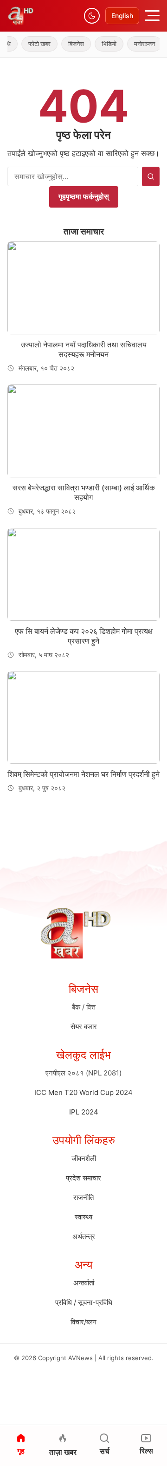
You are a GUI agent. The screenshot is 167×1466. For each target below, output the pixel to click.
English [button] (122, 16)
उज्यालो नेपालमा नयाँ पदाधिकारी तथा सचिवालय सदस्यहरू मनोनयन (84, 349)
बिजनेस (70, 43)
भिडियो (103, 43)
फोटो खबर (33, 43)
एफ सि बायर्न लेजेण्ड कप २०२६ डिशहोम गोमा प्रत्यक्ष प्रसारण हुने (84, 635)
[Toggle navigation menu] (152, 15)
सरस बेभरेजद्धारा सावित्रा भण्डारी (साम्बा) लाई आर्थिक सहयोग (84, 492)
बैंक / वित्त (84, 1007)
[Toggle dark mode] (92, 16)
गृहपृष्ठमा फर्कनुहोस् (83, 196)
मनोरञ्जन (138, 43)
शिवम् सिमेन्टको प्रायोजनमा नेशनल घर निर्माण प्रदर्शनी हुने (83, 774)
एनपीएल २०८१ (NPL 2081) (83, 1073)
